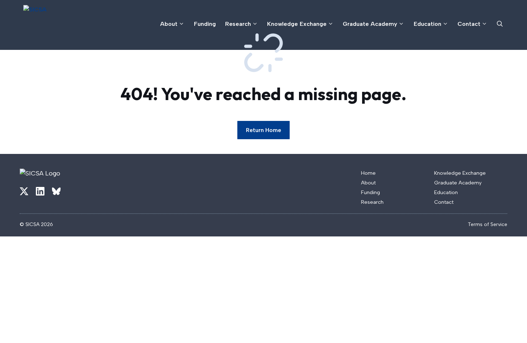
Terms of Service (487, 224)
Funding (205, 23)
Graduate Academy (370, 23)
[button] (499, 23)
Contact (468, 23)
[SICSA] (63, 23)
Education (427, 23)
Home (368, 173)
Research (238, 23)
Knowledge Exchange (297, 23)
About (168, 23)
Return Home (263, 130)
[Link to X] (24, 191)
